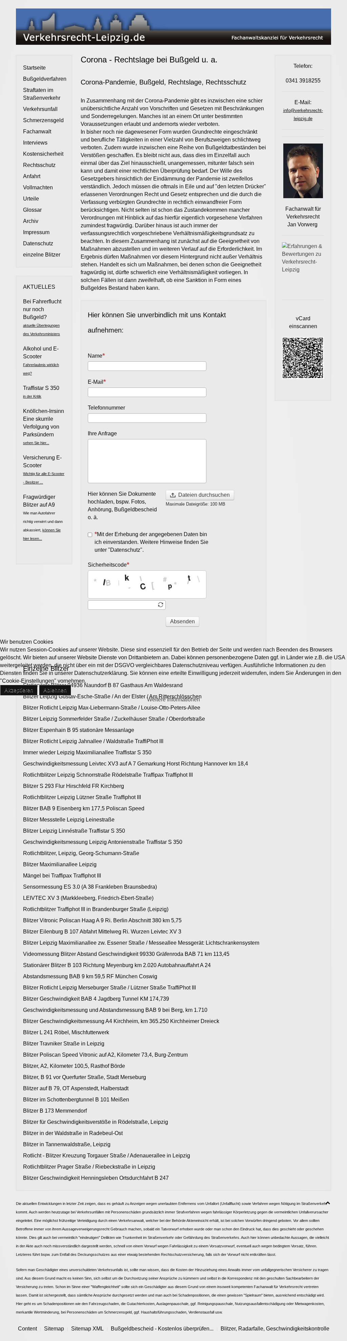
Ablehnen (55, 690)
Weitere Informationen (173, 699)
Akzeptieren (18, 690)
